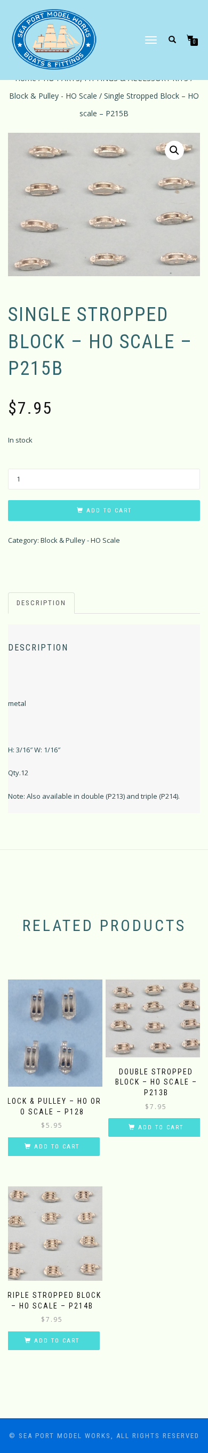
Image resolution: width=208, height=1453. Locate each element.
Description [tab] (41, 603)
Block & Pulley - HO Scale (53, 96)
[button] (174, 150)
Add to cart (109, 510)
